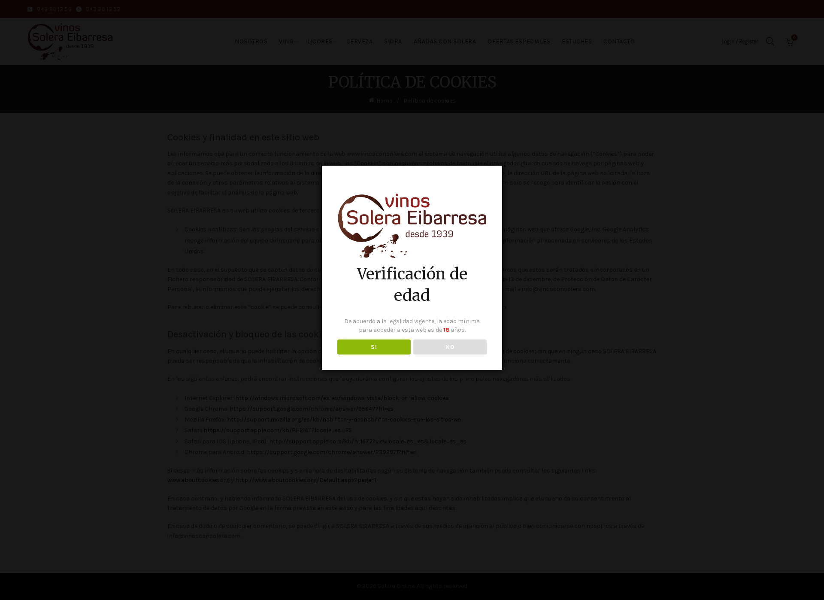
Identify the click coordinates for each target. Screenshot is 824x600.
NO (449, 347)
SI (374, 347)
